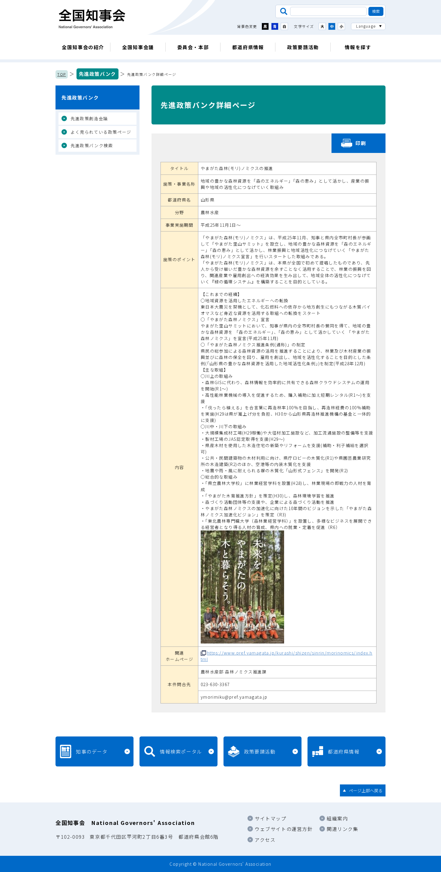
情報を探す (358, 47)
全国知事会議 (138, 47)
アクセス (265, 839)
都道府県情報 (248, 47)
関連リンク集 (342, 828)
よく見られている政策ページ (100, 132)
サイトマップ (270, 818)
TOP (61, 74)
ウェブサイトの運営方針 (284, 828)
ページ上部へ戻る (365, 790)
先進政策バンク (97, 73)
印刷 (361, 143)
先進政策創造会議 (89, 118)
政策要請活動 (303, 47)
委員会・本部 (193, 47)
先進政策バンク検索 (91, 145)
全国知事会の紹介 (83, 47)
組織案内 (337, 818)
